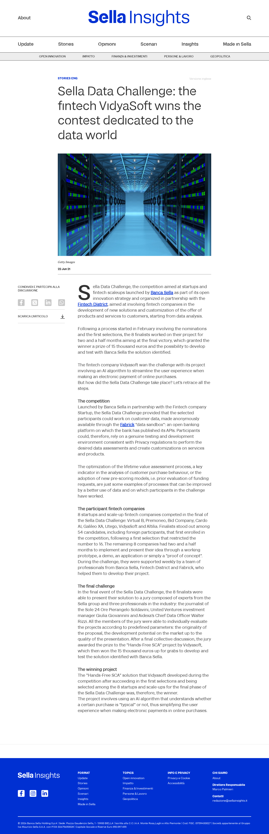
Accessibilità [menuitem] (176, 783)
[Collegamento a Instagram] (33, 793)
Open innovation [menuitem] (52, 56)
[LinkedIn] (48, 302)
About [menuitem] (216, 778)
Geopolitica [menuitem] (220, 56)
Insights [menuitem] (190, 44)
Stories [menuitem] (66, 44)
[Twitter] (34, 302)
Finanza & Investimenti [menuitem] (129, 56)
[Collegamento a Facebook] (21, 793)
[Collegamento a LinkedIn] (44, 793)
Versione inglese (200, 79)
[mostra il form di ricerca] (249, 18)
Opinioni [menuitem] (107, 44)
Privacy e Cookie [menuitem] (179, 778)
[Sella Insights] (138, 18)
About (24, 18)
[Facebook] (21, 302)
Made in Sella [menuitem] (237, 44)
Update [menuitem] (26, 44)
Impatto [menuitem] (88, 56)
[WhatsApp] (61, 302)
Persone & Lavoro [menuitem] (179, 56)
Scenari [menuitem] (149, 44)
